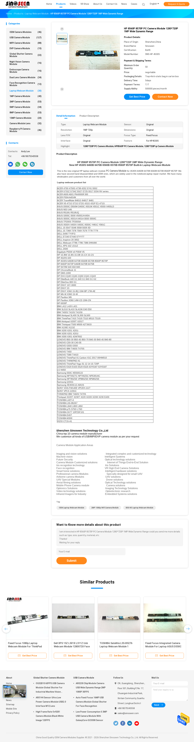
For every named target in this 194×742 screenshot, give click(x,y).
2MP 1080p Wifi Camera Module (105, 508)
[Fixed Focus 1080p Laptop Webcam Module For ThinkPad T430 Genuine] (27, 618)
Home (9, 683)
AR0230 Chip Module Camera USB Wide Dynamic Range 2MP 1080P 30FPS (90, 687)
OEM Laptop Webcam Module (71, 508)
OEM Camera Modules (26, 32)
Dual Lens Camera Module (26, 77)
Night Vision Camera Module (26, 62)
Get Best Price (137, 96)
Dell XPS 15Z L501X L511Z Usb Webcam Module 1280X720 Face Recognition (72, 646)
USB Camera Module (26, 37)
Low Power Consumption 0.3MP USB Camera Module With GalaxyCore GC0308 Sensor (91, 716)
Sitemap (10, 704)
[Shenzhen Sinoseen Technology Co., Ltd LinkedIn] (129, 723)
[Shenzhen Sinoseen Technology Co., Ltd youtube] (136, 723)
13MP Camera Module (26, 118)
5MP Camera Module (26, 107)
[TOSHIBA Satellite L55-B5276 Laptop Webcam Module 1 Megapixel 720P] (119, 618)
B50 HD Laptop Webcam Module (139, 508)
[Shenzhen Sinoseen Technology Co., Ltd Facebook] (122, 723)
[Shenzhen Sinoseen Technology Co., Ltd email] (10, 164)
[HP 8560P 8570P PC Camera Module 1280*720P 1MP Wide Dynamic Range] (94, 52)
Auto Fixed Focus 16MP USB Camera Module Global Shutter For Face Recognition (91, 701)
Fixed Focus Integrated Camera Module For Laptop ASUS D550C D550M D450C (163, 646)
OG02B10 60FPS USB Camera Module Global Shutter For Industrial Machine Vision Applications (50, 688)
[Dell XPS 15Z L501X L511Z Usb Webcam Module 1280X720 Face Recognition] (73, 618)
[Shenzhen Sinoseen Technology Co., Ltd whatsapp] (17, 164)
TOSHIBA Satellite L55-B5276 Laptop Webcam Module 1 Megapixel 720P (116, 646)
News (9, 700)
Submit (72, 560)
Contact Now (25, 172)
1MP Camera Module (26, 96)
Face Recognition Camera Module (26, 84)
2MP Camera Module (26, 101)
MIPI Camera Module (26, 43)
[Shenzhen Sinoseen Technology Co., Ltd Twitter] (115, 723)
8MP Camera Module (26, 112)
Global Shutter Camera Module (26, 55)
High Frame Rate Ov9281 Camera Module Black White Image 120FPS (50, 716)
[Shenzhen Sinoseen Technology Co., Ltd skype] (32, 164)
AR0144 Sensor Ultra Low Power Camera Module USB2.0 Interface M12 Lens (51, 701)
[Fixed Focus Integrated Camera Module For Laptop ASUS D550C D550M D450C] (165, 618)
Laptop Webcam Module (26, 91)
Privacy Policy (12, 713)
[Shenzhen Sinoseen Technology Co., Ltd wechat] (25, 164)
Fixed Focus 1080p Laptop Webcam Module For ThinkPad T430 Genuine (25, 646)
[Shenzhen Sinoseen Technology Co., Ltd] (18, 4)
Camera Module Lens (26, 123)
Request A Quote (176, 4)
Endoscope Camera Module (26, 70)
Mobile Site (11, 709)
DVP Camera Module (26, 48)
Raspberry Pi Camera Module (26, 130)
